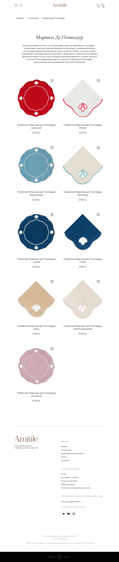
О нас (63, 474)
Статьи (64, 457)
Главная (20, 18)
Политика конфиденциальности (76, 488)
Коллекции (33, 18)
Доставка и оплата (69, 477)
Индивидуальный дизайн (72, 453)
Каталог (64, 446)
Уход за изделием (69, 481)
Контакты (65, 460)
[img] (59, 5)
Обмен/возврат (68, 484)
